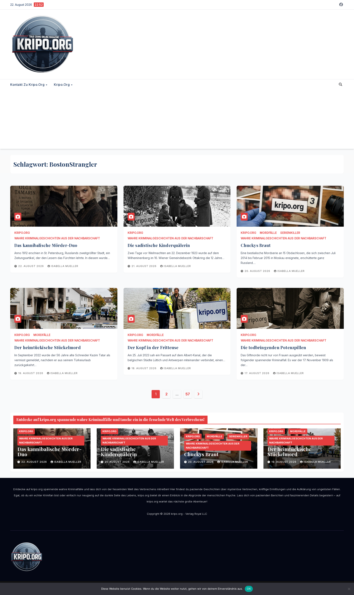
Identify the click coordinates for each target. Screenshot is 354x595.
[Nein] (349, 589)
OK (249, 588)
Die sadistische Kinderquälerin (159, 245)
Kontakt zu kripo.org (27, 85)
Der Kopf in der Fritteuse (153, 347)
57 (187, 394)
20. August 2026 (258, 271)
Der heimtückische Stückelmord (47, 347)
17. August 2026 (257, 373)
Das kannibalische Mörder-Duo (45, 245)
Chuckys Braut (256, 245)
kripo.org (62, 85)
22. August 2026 (31, 266)
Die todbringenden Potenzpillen (273, 347)
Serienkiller (290, 232)
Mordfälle (268, 232)
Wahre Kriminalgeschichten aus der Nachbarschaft (57, 238)
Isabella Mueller (64, 266)
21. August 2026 (144, 266)
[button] (340, 84)
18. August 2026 (144, 368)
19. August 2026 (31, 373)
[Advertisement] (177, 120)
